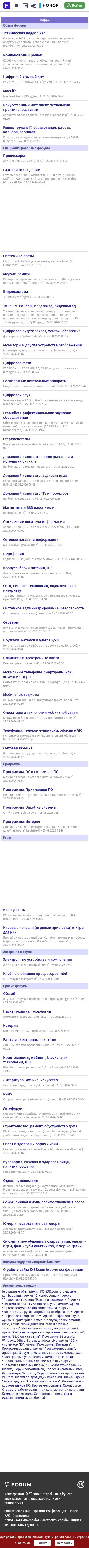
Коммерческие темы (17, 1394)
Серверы (11, 622)
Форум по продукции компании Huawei (44, 1377)
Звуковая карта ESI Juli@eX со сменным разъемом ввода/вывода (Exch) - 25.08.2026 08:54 (43, 402)
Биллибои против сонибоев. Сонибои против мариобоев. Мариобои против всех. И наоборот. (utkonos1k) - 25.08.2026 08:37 (44, 941)
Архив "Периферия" (17, 1320)
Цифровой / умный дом (23, 77)
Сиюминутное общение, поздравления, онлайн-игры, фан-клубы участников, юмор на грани (44, 1243)
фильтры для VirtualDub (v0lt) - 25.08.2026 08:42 (35, 336)
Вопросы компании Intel (64, 1369)
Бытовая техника (18, 748)
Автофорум (13, 1108)
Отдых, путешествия (20, 1180)
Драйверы (9, 1353)
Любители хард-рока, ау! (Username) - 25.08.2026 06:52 (40, 1085)
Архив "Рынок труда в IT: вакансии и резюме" (43, 1379)
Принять (42, 1543)
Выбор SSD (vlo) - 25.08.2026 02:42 (25, 513)
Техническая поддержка (24, 33)
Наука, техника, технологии (27, 1011)
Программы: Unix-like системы (29, 807)
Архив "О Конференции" (42, 1296)
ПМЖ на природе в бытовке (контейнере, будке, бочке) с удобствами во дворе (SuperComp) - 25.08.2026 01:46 (43, 1133)
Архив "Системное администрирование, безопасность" (43, 1332)
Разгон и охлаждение (21, 170)
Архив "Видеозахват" (44, 1308)
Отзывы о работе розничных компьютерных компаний (43, 1390)
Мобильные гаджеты (21, 694)
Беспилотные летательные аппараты (35, 381)
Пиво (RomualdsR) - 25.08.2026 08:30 (27, 1172)
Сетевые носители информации (31, 539)
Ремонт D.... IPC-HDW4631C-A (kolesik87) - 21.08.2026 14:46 (41, 82)
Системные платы (18, 256)
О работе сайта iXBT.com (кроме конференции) (43, 1269)
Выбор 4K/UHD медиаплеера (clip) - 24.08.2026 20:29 (39, 467)
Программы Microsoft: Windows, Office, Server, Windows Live (38, 1339)
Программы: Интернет (22, 821)
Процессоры (14, 155)
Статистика (21, 1515)
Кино (7, 1094)
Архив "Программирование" (54, 1349)
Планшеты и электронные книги (31, 658)
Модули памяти (16, 274)
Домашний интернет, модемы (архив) (50, 1328)
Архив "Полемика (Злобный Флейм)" (37, 1363)
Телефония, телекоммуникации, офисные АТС (42, 730)
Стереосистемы (16, 439)
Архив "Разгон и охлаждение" (47, 1300)
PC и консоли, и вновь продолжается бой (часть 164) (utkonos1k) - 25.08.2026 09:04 (39, 917)
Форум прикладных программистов (45, 1353)
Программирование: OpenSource (56, 1385)
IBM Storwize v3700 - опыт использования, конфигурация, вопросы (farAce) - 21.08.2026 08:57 (43, 629)
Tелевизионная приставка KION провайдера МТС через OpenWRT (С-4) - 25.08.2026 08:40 (42, 597)
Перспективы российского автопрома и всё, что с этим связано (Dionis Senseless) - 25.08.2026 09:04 (41, 1115)
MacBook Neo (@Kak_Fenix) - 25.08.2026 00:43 (33, 96)
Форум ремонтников (29, 1369)
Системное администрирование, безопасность (43, 608)
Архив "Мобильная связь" (21, 1337)
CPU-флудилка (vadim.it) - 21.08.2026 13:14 (31, 979)
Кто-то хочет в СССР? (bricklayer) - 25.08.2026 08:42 (37, 1031)
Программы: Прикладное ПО (28, 789)
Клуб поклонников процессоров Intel (35, 973)
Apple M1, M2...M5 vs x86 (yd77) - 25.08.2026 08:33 (35, 161)
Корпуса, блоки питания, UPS (28, 568)
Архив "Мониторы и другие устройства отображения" (37, 1310)
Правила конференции (49, 1510)
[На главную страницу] (6, 5)
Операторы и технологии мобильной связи (40, 712)
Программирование (16, 1349)
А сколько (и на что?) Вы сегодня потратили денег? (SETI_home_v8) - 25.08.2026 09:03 (38, 1253)
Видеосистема (15, 292)
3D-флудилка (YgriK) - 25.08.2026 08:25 (28, 297)
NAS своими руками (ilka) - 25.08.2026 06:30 (32, 545)
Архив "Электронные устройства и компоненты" (42, 1355)
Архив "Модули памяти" (50, 1304)
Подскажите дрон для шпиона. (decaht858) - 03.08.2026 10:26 (44, 386)
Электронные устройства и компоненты (37, 959)
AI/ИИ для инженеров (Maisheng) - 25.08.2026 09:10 (37, 965)
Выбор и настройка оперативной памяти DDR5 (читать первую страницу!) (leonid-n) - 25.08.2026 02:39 (41, 281)
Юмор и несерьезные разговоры (31, 1223)
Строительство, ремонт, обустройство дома (40, 1126)
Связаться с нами (17, 1510)
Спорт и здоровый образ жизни (30, 1144)
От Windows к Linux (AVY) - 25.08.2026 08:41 (31, 813)
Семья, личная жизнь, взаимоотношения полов (44, 1202)
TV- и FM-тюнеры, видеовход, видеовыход (39, 306)
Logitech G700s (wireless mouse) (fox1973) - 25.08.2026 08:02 (42, 559)
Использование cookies (21, 1520)
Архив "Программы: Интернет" (48, 1345)
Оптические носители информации (34, 522)
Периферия (13, 554)
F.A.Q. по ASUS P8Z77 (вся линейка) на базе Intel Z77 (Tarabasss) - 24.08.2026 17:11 (38, 263)
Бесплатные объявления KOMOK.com (30, 1291)
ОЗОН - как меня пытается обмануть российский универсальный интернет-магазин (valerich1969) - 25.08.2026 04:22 (38, 64)
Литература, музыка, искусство (30, 1080)
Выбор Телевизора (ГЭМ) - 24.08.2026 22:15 (32, 499)
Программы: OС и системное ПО (30, 772)
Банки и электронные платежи (29, 1040)
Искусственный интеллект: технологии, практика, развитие (37, 107)
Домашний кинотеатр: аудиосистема (35, 475)
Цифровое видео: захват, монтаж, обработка (42, 331)
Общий (9, 993)
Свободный (37, 1398)
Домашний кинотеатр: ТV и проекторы (36, 493)
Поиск (73, 1510)
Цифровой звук (16, 395)
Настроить (64, 1543)
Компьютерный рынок (22, 55)
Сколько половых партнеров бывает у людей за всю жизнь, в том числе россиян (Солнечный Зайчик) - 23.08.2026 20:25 (39, 1211)
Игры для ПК (14, 910)
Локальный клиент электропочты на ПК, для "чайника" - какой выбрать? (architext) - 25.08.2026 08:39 (42, 828)
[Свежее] (25, 6)
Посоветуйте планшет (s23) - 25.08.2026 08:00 (33, 663)
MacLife (9, 91)
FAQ (7, 1515)
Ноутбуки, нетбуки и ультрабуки (31, 640)
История (10, 1025)
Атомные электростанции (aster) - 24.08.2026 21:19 (37, 1017)
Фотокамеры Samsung (18, 1373)
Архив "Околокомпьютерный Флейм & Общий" (38, 1359)
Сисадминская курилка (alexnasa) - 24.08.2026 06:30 (38, 613)
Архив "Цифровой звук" (61, 1316)
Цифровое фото (17, 363)
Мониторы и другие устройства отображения (42, 345)
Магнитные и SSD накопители (29, 507)
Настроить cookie (55, 1520)
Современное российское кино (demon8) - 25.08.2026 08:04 (44, 1099)
